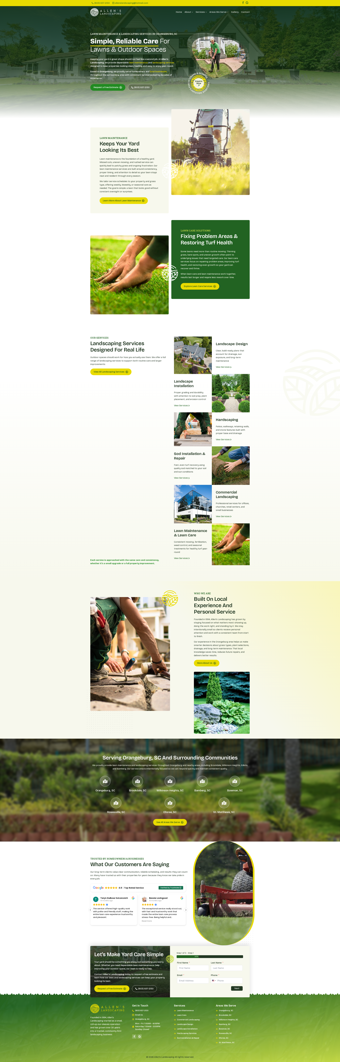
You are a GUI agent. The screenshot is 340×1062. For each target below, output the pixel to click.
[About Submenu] (192, 12)
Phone (214, 975)
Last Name (216, 962)
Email (179, 975)
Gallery (235, 12)
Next (236, 988)
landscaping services (163, 62)
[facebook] (243, 2)
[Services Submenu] (206, 12)
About (188, 12)
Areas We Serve (217, 12)
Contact (245, 12)
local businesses (158, 71)
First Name (182, 962)
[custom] (247, 2)
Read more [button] (121, 921)
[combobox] (214, 980)
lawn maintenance (138, 62)
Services (200, 12)
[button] (186, 910)
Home (179, 12)
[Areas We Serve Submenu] (227, 12)
